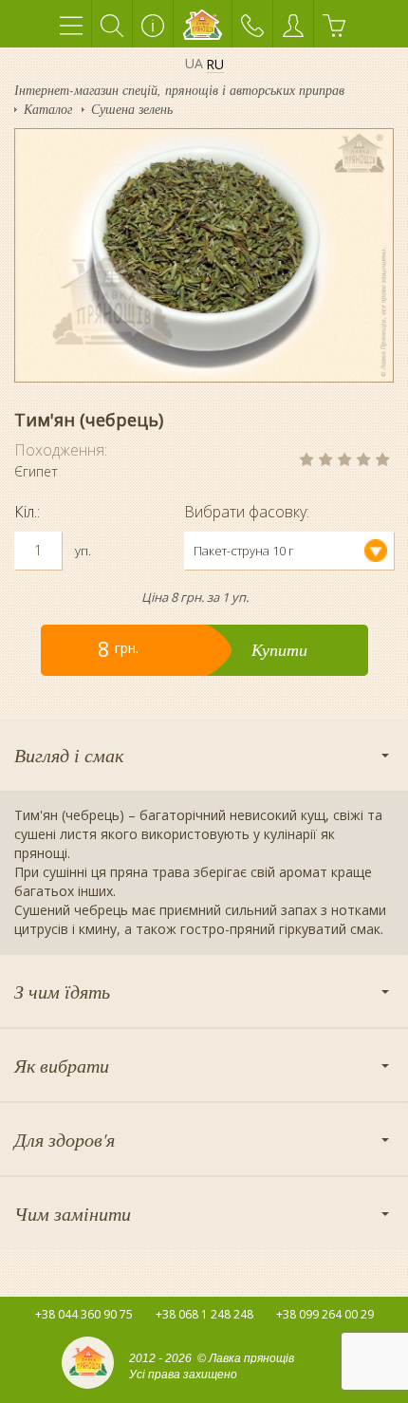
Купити (279, 649)
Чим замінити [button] (72, 1213)
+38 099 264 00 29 (325, 1314)
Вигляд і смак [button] (68, 754)
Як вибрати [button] (61, 1065)
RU (215, 65)
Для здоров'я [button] (64, 1139)
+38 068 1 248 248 (204, 1314)
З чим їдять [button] (62, 991)
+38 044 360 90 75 (84, 1314)
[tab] (204, 755)
